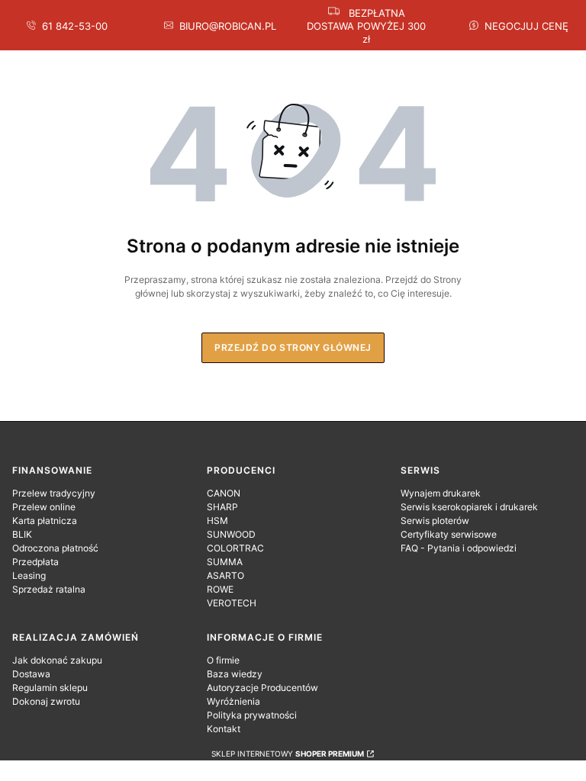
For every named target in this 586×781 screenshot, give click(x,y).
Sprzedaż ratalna (48, 589)
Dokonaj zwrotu (46, 701)
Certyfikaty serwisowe (449, 534)
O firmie (223, 660)
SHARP (222, 507)
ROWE (220, 589)
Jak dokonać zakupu (57, 660)
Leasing (29, 575)
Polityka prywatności (252, 715)
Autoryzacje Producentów (262, 687)
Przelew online (44, 507)
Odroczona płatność (55, 548)
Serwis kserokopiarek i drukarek (469, 507)
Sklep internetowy (287, 753)
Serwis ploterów (435, 520)
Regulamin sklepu (50, 687)
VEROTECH (231, 603)
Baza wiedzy (234, 674)
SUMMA (225, 561)
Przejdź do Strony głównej (293, 347)
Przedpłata (35, 561)
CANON (223, 493)
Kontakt (223, 728)
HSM (217, 520)
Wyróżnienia (233, 701)
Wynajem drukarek (441, 493)
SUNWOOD (231, 534)
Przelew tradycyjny (53, 493)
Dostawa (31, 674)
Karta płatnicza (44, 520)
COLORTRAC (235, 548)
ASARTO (225, 575)
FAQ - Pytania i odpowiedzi (459, 548)
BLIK (22, 534)
